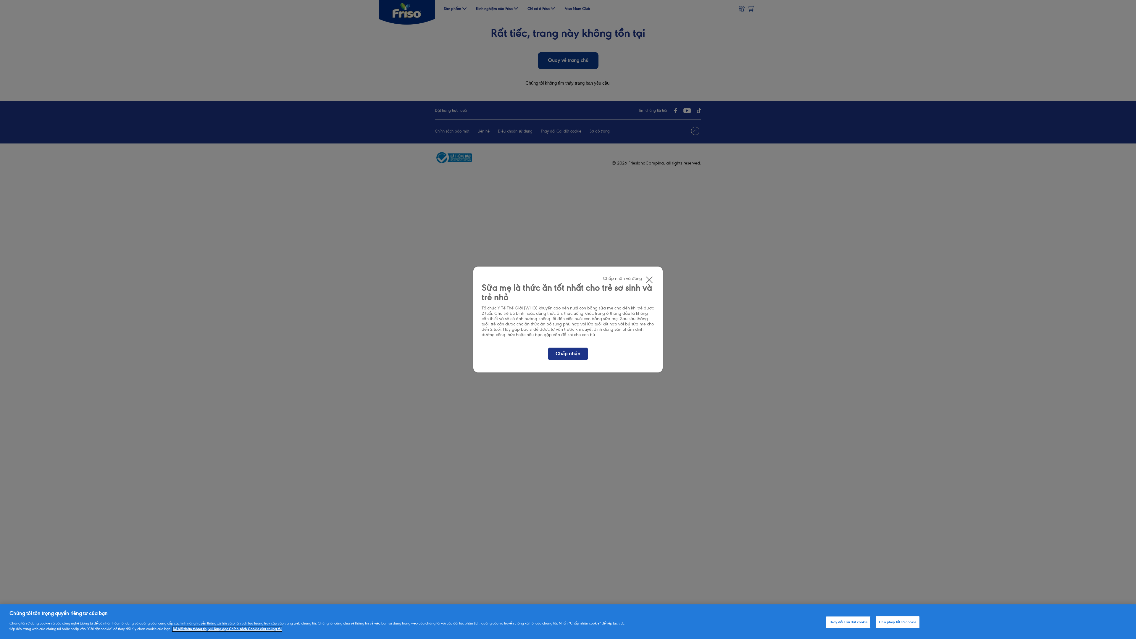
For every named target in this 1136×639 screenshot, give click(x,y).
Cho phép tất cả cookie (897, 622)
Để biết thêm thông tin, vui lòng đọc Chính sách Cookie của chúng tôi (227, 629)
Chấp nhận (568, 353)
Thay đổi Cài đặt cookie (848, 622)
